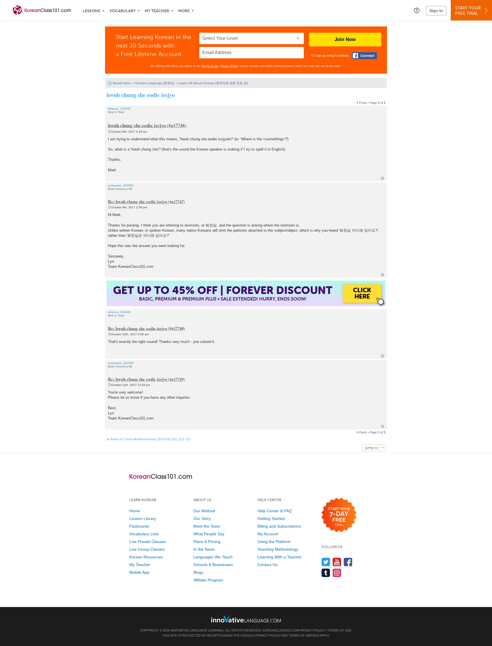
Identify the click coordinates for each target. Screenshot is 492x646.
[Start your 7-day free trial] (338, 515)
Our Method (204, 511)
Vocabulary (122, 11)
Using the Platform (274, 541)
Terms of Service (304, 635)
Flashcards (139, 526)
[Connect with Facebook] (364, 56)
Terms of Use (210, 65)
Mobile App (139, 572)
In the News (204, 549)
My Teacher (157, 11)
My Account (267, 534)
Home (134, 511)
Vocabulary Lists (144, 534)
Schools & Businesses (213, 564)
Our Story (202, 518)
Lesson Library (142, 518)
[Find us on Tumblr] (325, 572)
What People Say (208, 534)
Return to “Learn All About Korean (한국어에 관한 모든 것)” (150, 439)
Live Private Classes (147, 541)
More (184, 11)
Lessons (91, 11)
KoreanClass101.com (281, 630)
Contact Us (267, 564)
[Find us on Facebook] (348, 561)
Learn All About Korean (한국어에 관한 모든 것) (213, 83)
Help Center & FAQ (274, 511)
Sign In (436, 10)
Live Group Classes (147, 549)
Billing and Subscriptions (279, 526)
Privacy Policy (229, 65)
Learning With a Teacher (279, 557)
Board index (122, 83)
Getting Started (271, 518)
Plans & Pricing (206, 541)
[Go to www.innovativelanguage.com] (246, 619)
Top (382, 178)
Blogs (198, 572)
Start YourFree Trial (468, 10)
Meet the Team (206, 526)
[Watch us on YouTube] (337, 561)
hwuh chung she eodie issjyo (140, 95)
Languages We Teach (213, 557)
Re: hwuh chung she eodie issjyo (137, 201)
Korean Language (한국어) (155, 83)
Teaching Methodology (277, 549)
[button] (416, 10)
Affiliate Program (208, 580)
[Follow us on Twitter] (325, 561)
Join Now (345, 39)
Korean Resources (146, 557)
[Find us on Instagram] (337, 572)
